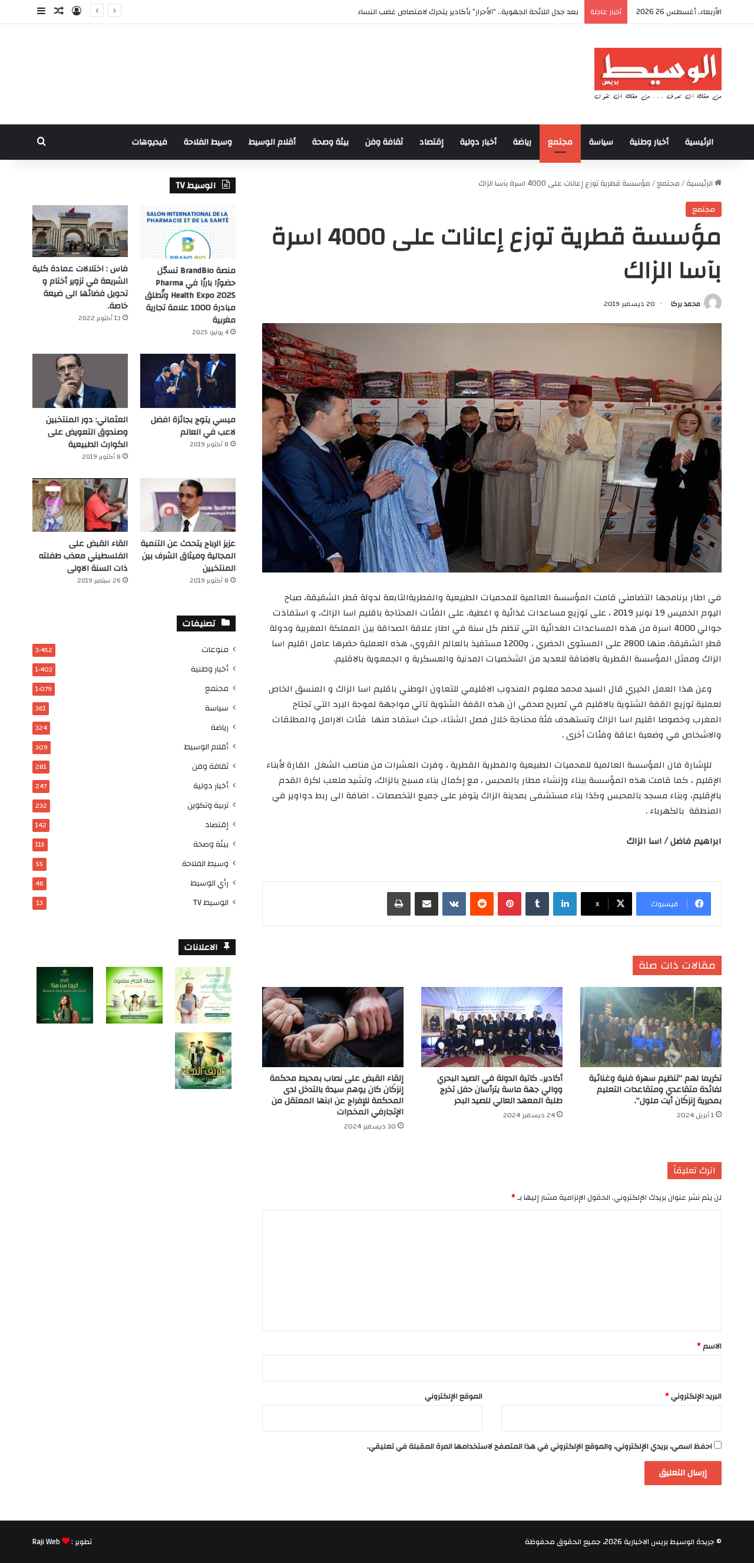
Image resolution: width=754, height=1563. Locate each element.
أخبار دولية (478, 142)
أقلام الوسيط (272, 142)
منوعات (215, 649)
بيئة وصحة (330, 142)
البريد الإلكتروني (693, 1396)
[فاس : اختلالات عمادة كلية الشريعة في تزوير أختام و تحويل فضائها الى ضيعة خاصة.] (80, 231)
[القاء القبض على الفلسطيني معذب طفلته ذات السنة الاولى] (80, 505)
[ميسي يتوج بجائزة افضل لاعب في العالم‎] (188, 380)
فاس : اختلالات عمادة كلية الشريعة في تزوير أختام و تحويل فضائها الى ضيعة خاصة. (80, 287)
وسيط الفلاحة (208, 142)
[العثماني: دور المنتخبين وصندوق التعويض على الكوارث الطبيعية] (80, 380)
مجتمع (560, 142)
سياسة (601, 142)
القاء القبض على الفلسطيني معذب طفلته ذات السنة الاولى (83, 556)
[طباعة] (399, 904)
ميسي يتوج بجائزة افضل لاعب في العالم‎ (193, 426)
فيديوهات (149, 142)
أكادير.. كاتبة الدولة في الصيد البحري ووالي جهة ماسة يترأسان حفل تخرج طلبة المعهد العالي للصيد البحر (500, 1089)
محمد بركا (685, 303)
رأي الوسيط (209, 883)
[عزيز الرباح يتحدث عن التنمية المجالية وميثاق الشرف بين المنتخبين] (188, 505)
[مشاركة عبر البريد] (426, 904)
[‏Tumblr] (537, 904)
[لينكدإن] (565, 904)
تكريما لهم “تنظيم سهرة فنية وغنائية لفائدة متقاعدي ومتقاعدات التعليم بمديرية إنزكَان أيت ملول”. (655, 1089)
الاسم (709, 1346)
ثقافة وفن (384, 142)
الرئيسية (699, 142)
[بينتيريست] (509, 904)
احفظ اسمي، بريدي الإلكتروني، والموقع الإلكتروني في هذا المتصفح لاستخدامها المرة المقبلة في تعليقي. (539, 1446)
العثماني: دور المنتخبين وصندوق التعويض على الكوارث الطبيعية (87, 432)
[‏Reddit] (482, 904)
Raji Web (46, 1542)
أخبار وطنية (649, 142)
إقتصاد (431, 142)
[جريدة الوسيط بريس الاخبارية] (658, 74)
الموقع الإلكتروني (453, 1396)
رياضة (522, 142)
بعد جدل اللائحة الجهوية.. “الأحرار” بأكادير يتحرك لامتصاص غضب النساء (468, 12)
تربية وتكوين (208, 805)
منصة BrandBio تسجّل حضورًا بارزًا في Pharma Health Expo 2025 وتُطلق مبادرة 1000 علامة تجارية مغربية (190, 295)
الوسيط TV (211, 902)
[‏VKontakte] (454, 904)
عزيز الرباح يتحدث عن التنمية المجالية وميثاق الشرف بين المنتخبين (188, 556)
